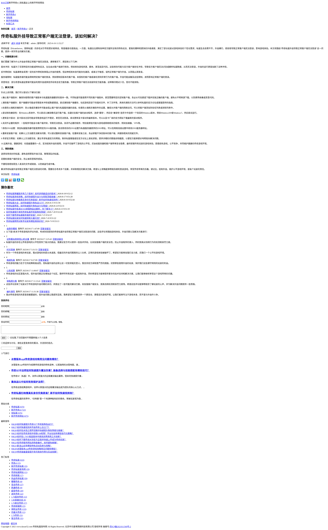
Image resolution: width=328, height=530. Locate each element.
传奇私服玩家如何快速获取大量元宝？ (23, 218)
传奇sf (16, 463)
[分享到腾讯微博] (14, 180)
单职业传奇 (18, 509)
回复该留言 (45, 229)
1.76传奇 (17, 515)
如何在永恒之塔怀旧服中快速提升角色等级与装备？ (37, 430)
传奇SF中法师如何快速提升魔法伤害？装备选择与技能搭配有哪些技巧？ (50, 370)
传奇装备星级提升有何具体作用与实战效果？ (34, 452)
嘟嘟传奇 (16, 481)
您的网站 (5, 317)
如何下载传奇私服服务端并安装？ (21, 215)
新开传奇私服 (19, 466)
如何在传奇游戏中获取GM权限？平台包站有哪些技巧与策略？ (42, 433)
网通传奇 (16, 488)
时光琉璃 (11, 250)
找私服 (9, 18)
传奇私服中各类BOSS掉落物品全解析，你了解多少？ (30, 209)
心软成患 (11, 271)
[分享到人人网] (18, 180)
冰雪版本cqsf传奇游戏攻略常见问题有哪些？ (35, 359)
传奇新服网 (18, 506)
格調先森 (11, 260)
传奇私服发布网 (20, 469)
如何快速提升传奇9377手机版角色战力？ (32, 424)
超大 (13, 43)
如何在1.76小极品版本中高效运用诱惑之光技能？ (36, 436)
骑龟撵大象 (12, 281)
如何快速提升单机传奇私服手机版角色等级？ (26, 212)
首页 (8, 8)
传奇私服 (10, 11)
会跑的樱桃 (12, 229)
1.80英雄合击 (18, 500)
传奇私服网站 (19, 472)
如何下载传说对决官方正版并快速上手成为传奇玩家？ (38, 440)
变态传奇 (17, 485)
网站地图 (5, 523)
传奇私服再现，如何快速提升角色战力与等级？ (27, 206)
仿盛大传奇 (18, 512)
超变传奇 (17, 491)
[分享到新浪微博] (10, 180)
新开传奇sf (11, 14)
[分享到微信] (22, 180)
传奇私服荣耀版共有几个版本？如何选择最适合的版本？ (31, 194)
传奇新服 (17, 475)
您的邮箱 (5, 311)
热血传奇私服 (19, 478)
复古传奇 (17, 518)
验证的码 (5, 322)
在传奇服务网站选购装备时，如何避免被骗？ (34, 443)
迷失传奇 (17, 494)
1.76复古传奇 (19, 503)
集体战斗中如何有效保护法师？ (28, 381)
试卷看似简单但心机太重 (18, 239)
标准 (18, 43)
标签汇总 (10, 24)
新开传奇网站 (12, 21)
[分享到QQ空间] (6, 180)
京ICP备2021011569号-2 (120, 527)
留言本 (14, 523)
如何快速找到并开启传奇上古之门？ (30, 427)
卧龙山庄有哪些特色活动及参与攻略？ (31, 446)
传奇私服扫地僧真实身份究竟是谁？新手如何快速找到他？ (32, 200)
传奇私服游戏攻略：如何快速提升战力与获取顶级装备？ (31, 197)
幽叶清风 (11, 292)
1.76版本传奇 (19, 497)
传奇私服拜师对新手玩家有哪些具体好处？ (25, 221)
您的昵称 (5, 306)
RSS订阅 (5, 3)
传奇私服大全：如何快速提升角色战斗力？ (25, 203)
